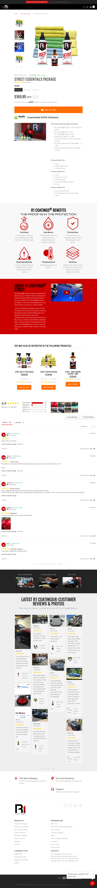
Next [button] (21, 67)
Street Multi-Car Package (24, 372)
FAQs (52, 835)
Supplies (17, 841)
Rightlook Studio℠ (20, 857)
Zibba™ (16, 863)
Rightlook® (18, 854)
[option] (19, 24)
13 (53, 768)
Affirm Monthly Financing (59, 838)
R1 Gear (17, 844)
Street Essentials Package (8, 444)
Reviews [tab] (4, 422)
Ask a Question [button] (72, 417)
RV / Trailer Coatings (21, 830)
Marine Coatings (19, 832)
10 (61, 564)
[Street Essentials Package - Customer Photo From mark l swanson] (75, 410)
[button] (91, 449)
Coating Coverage (57, 832)
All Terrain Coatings (20, 835)
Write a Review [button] (89, 417)
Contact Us (54, 841)
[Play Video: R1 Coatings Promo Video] (48, 582)
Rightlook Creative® (21, 860)
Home (16, 13)
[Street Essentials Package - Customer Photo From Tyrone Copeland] (61, 410)
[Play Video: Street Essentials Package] (30, 132)
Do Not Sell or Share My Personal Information (57, 884)
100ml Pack (24, 379)
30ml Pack (18, 90)
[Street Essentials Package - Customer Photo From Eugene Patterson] (54, 404)
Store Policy (55, 844)
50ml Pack (27, 90)
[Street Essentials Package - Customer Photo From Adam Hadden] (61, 404)
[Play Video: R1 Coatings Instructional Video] (72, 582)
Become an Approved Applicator (61, 827)
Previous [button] (16, 67)
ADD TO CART (50, 110)
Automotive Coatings (21, 827)
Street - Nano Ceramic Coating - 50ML (73, 373)
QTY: (29, 97)
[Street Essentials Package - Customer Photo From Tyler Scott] (54, 410)
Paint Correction (19, 838)
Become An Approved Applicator (37, 2)
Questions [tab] (18, 422)
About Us (54, 824)
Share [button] (5, 449)
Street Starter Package (48, 372)
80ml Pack (36, 90)
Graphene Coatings (20, 824)
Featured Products (25, 13)
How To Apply (55, 830)
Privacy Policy (55, 847)
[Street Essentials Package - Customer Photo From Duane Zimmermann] (68, 410)
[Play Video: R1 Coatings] (25, 582)
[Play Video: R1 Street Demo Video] (67, 293)
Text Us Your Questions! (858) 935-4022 (60, 2)
